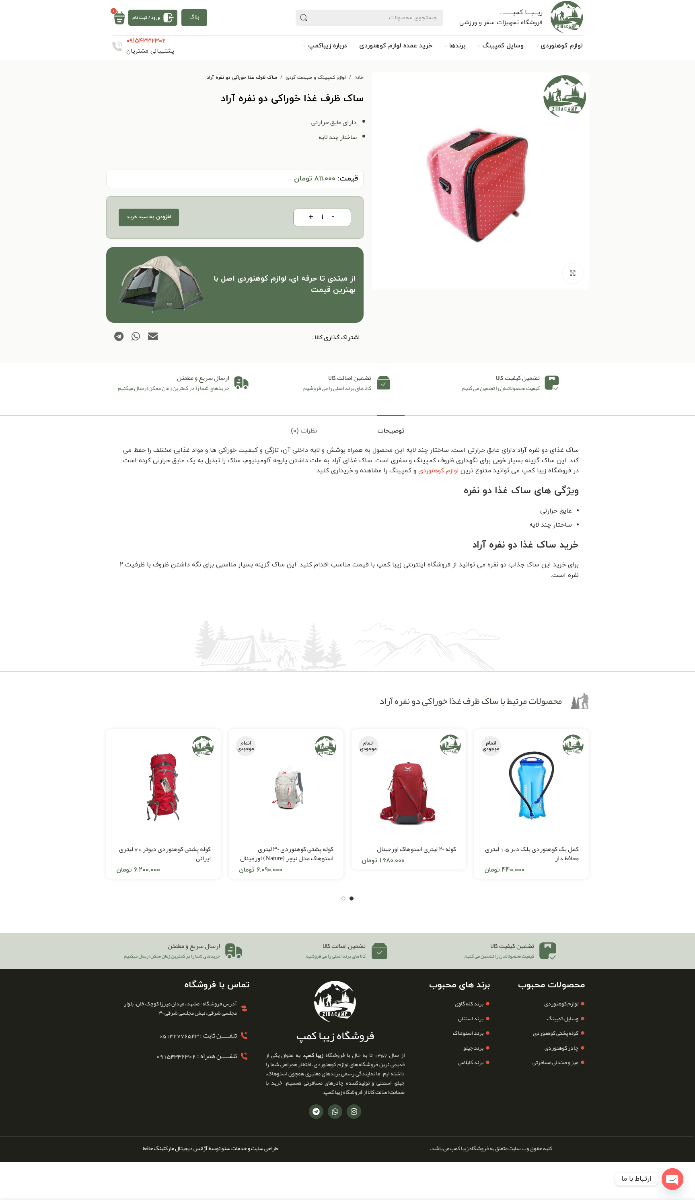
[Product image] (409, 786)
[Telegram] (316, 1111)
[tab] (391, 427)
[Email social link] (153, 337)
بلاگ (194, 17)
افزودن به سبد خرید (149, 217)
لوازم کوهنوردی (438, 470)
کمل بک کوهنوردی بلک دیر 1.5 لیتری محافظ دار (532, 854)
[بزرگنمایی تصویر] (573, 273)
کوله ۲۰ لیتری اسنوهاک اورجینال (416, 849)
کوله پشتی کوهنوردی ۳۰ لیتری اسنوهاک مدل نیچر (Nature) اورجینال (286, 854)
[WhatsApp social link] (135, 337)
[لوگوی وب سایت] (567, 17)
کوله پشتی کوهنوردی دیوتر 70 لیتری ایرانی (165, 854)
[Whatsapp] (335, 1111)
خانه (359, 77)
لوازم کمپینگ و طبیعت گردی (316, 77)
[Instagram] (354, 1111)
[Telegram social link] (118, 337)
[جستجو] (304, 18)
